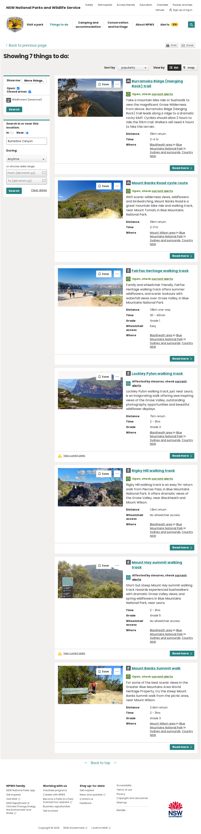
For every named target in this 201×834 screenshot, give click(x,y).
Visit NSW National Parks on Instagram (18, 827)
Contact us (86, 799)
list (176, 68)
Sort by (109, 68)
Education (146, 4)
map (191, 68)
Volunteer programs (55, 790)
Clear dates (39, 190)
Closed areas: (17, 92)
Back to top (100, 763)
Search (14, 109)
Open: (11, 88)
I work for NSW (99, 827)
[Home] (15, 24)
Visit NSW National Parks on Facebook (10, 827)
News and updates (91, 794)
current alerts (162, 94)
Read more (180, 168)
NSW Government (73, 827)
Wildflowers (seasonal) (27, 99)
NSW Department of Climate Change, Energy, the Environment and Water (21, 808)
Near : (20, 133)
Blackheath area (161, 145)
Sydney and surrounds (165, 152)
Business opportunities (56, 806)
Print (173, 45)
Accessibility (124, 785)
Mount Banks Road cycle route (160, 182)
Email (189, 45)
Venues (159, 10)
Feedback (85, 803)
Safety (89, 4)
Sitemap (122, 802)
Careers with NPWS (54, 794)
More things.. (34, 81)
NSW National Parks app (20, 790)
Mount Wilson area (162, 233)
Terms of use (124, 789)
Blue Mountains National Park (166, 147)
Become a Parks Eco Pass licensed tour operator (58, 800)
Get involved (50, 810)
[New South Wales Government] (175, 809)
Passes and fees (182, 4)
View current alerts (74, 455)
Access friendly (126, 4)
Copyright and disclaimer (132, 798)
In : (8, 133)
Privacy (121, 794)
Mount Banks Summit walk (156, 668)
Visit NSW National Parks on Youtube (26, 827)
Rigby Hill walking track (153, 470)
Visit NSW (11, 799)
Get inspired (105, 4)
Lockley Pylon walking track (157, 373)
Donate (121, 810)
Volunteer (162, 4)
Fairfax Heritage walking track (160, 270)
